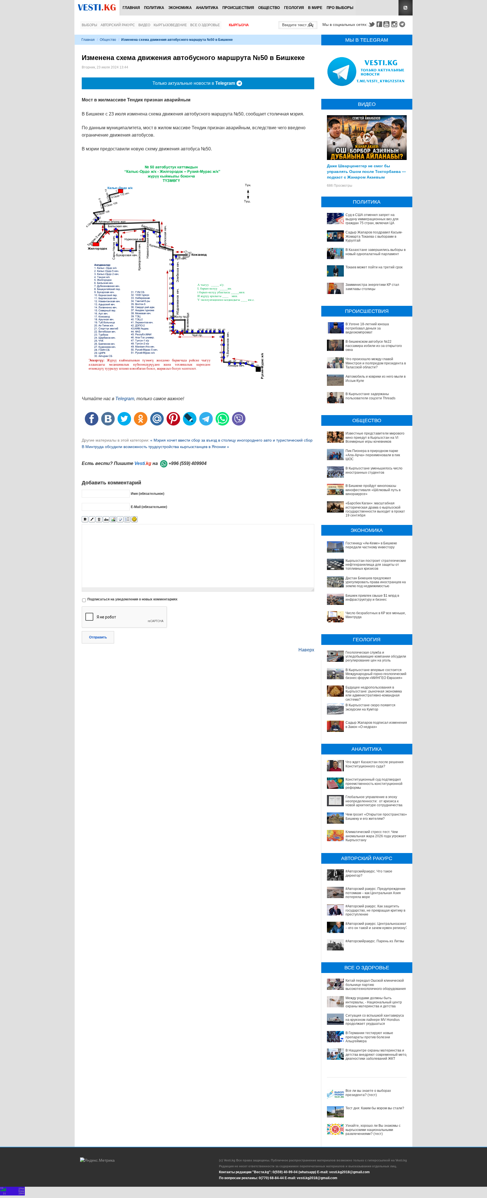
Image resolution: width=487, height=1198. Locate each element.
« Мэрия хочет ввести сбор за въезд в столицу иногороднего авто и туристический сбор (231, 440)
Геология (294, 8)
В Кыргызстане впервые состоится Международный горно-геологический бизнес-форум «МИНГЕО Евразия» (376, 674)
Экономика (180, 8)
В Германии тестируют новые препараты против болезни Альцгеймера (369, 1037)
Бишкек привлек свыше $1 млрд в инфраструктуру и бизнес (372, 598)
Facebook (379, 24)
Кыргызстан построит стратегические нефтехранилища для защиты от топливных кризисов (376, 565)
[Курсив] (92, 519)
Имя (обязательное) (147, 493)
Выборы (89, 25)
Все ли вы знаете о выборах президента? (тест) (368, 1093)
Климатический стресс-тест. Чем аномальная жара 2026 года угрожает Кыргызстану (376, 836)
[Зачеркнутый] (106, 519)
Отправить (98, 637)
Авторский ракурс (118, 25)
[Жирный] (85, 519)
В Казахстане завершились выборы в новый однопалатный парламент (376, 252)
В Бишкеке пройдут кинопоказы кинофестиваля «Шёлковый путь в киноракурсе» (373, 490)
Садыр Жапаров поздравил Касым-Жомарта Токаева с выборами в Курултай (374, 236)
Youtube (387, 24)
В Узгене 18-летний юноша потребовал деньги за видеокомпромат (367, 328)
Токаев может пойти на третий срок (374, 267)
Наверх (306, 649)
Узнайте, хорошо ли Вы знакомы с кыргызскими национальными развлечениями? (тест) (373, 1130)
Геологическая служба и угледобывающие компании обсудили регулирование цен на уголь (376, 657)
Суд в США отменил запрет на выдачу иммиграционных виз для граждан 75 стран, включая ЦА (372, 219)
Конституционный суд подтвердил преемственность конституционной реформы (374, 784)
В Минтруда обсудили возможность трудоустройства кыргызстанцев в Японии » (155, 446)
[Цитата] (120, 519)
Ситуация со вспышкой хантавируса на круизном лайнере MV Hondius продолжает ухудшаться (375, 1020)
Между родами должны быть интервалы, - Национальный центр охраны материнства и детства (374, 1002)
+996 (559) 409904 (188, 463)
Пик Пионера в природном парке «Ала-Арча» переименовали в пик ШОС (373, 455)
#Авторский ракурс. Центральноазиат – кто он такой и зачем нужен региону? (377, 926)
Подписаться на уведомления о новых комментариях (132, 599)
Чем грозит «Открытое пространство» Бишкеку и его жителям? (376, 816)
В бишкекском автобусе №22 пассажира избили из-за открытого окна (374, 346)
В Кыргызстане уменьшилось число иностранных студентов (374, 470)
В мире (315, 8)
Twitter (371, 24)
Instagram (395, 24)
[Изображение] (113, 519)
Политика (154, 8)
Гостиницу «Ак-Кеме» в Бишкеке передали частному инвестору (371, 545)
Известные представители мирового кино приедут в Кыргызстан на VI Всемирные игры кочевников (375, 437)
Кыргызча (239, 25)
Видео (144, 25)
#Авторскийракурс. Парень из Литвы (375, 941)
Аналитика (207, 8)
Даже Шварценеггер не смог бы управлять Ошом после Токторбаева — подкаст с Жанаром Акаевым (366, 171)
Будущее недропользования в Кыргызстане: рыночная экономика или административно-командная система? (374, 693)
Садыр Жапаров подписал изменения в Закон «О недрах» (376, 725)
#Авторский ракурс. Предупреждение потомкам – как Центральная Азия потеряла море (376, 893)
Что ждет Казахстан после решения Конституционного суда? (375, 764)
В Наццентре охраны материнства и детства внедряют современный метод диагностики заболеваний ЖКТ (377, 1054)
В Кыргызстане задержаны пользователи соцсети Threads (370, 396)
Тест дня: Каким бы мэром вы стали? (375, 1108)
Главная (131, 8)
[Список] (127, 519)
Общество (269, 8)
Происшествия (238, 8)
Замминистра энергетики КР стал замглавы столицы (372, 287)
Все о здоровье (205, 25)
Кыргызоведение (170, 25)
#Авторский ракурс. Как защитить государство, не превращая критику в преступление (375, 910)
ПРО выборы (340, 8)
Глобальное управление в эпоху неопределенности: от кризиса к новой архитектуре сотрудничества (374, 801)
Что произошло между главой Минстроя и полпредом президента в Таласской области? (376, 363)
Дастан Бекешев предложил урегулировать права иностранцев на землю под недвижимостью (376, 582)
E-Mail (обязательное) (149, 507)
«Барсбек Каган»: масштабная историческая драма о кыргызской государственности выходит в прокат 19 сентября (375, 509)
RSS (406, 7)
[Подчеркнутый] (99, 519)
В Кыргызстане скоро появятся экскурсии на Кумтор (370, 707)
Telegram (403, 24)
